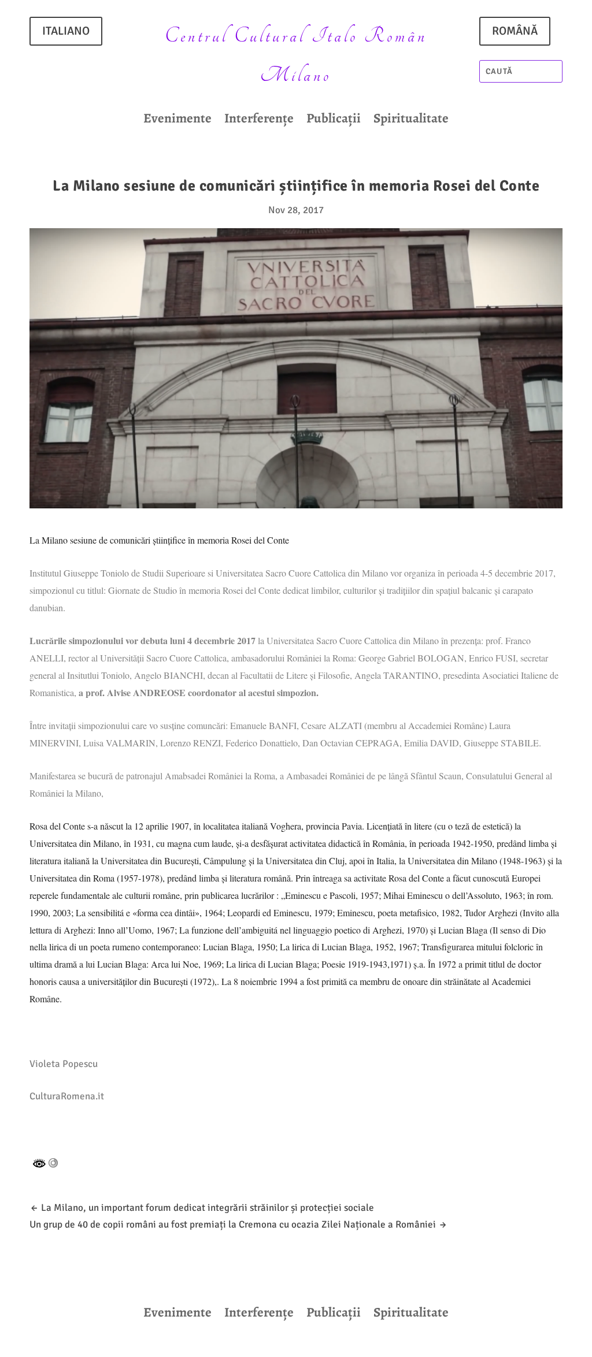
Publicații (333, 120)
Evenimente (177, 120)
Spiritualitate (411, 120)
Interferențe (259, 120)
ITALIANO (66, 31)
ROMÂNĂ (515, 31)
